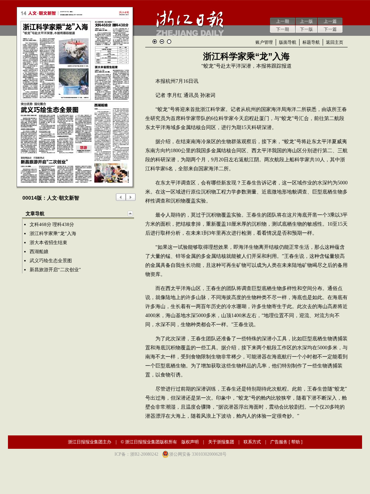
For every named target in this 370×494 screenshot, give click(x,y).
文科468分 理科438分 (52, 224)
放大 (154, 41)
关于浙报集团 (221, 441)
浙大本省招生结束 (48, 242)
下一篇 (330, 29)
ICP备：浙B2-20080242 (136, 454)
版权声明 (190, 441)
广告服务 (279, 441)
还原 (169, 41)
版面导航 (287, 42)
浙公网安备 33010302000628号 (198, 454)
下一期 (282, 29)
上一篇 (330, 21)
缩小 (162, 41)
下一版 (306, 29)
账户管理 (264, 42)
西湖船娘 (39, 251)
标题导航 (311, 42)
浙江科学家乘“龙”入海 (53, 233)
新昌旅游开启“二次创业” (55, 269)
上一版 (306, 21)
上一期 (282, 21)
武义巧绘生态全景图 (51, 260)
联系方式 (252, 441)
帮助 (295, 441)
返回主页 (334, 42)
